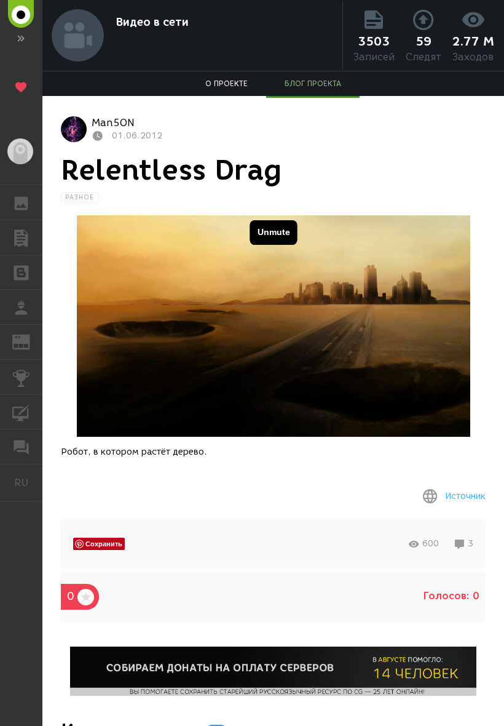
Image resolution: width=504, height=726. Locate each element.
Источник (465, 496)
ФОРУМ (21, 446)
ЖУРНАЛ (28, 341)
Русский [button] (28, 482)
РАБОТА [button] (21, 307)
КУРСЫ (21, 412)
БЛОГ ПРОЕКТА (313, 83)
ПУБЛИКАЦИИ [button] (21, 237)
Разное (80, 197)
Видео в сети (152, 22)
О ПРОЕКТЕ (226, 83)
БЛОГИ (21, 272)
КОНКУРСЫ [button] (21, 377)
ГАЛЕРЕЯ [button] (21, 202)
